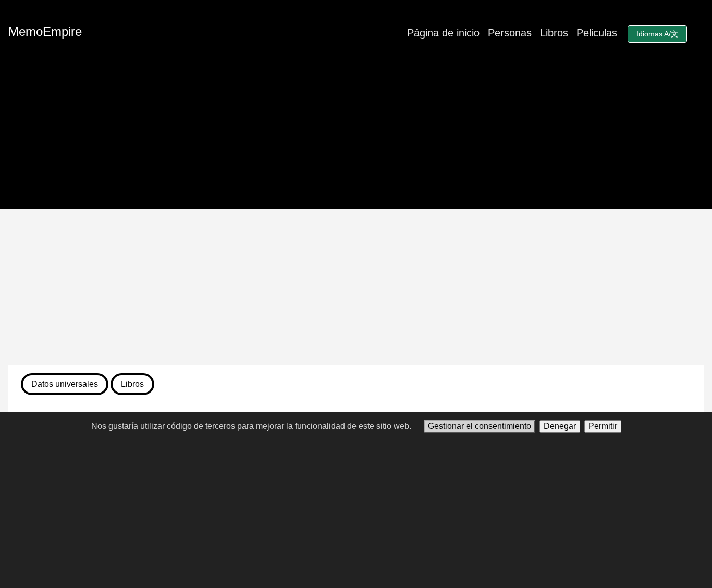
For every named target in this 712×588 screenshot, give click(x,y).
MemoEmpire (45, 31)
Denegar (560, 426)
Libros (554, 33)
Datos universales (64, 383)
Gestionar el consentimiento (479, 426)
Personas (510, 33)
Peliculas (596, 33)
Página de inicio (443, 33)
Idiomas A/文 (657, 34)
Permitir (602, 426)
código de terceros (201, 426)
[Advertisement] (356, 287)
